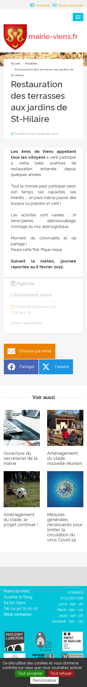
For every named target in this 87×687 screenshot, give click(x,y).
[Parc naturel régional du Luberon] (43, 641)
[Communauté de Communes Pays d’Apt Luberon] (14, 641)
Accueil (15, 63)
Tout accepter (30, 673)
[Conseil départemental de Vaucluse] (72, 656)
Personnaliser (44, 680)
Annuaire (43, 5)
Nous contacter (70, 5)
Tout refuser (61, 673)
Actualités (31, 63)
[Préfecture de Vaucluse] (72, 641)
